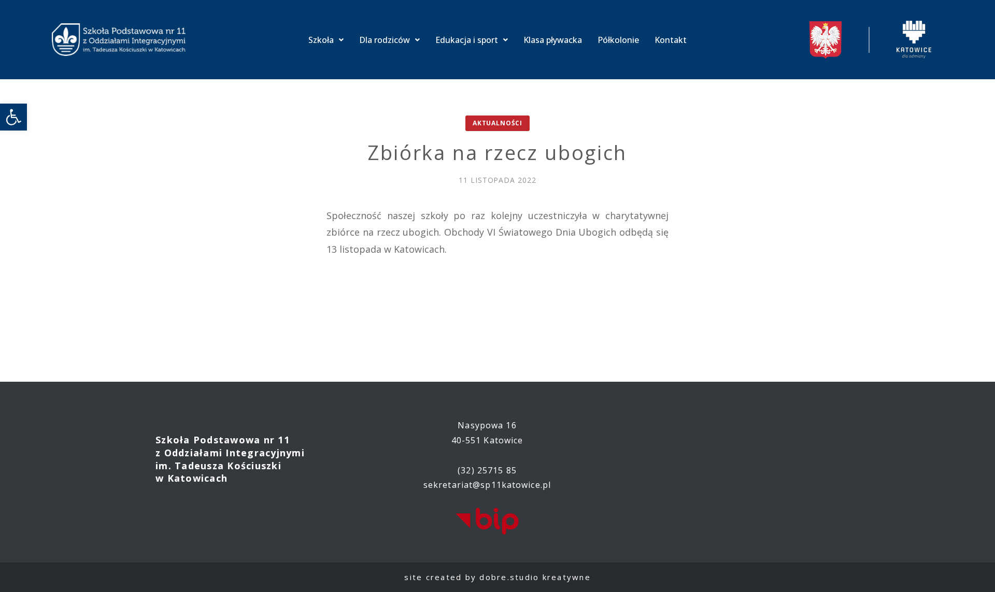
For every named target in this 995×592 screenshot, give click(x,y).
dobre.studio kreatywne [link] (535, 577)
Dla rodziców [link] (384, 40)
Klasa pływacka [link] (552, 40)
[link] (13, 117)
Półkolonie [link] (618, 40)
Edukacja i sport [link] (466, 40)
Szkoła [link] (321, 40)
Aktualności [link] (497, 123)
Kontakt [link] (671, 40)
